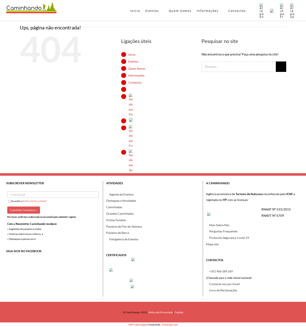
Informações (136, 75)
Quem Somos (136, 68)
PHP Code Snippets (138, 324)
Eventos (133, 61)
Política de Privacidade (34, 201)
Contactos (135, 82)
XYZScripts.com (170, 324)
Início (132, 54)
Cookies (178, 312)
